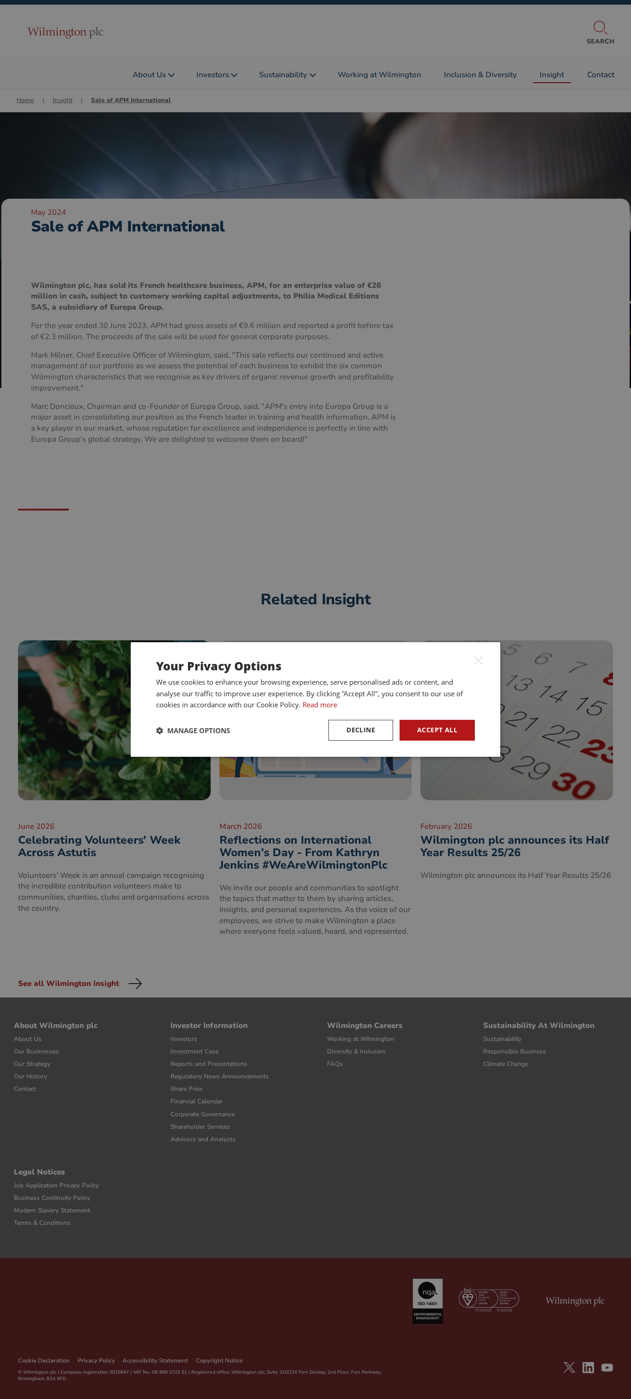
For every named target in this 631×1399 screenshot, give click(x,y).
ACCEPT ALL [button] (437, 729)
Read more (320, 704)
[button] (193, 730)
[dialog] (315, 699)
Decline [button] (360, 729)
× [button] (479, 660)
